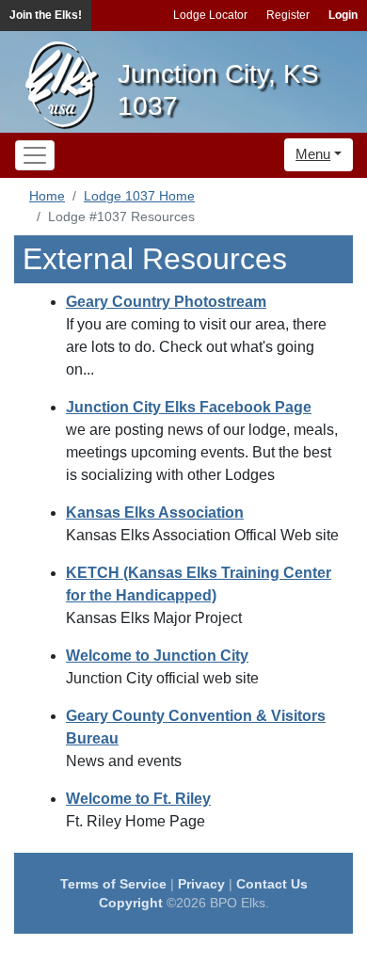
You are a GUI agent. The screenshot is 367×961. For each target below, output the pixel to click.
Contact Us (272, 883)
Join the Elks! (45, 15)
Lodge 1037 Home (139, 195)
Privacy (201, 883)
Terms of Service (113, 883)
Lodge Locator (210, 15)
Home (47, 195)
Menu (312, 154)
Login (343, 15)
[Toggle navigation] (35, 155)
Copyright (131, 902)
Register (288, 15)
